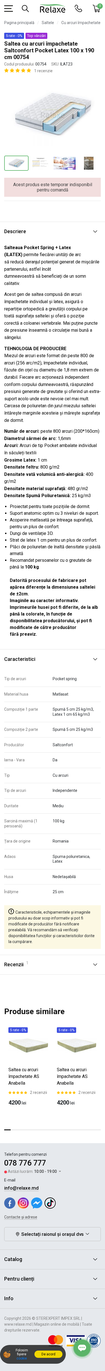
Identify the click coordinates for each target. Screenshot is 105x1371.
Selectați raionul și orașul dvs (52, 1234)
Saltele (48, 22)
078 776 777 (25, 1163)
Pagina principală (19, 22)
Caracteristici (19, 659)
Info (8, 1298)
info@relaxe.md (21, 1188)
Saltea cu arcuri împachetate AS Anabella (23, 1076)
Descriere (15, 231)
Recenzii (16, 964)
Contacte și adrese (20, 1217)
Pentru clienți (19, 1279)
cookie (22, 1358)
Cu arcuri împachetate (81, 22)
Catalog (13, 1259)
